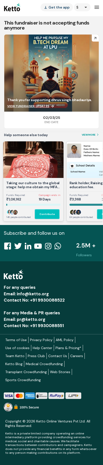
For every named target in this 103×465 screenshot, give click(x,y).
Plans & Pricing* (68, 348)
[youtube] (39, 248)
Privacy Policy (41, 340)
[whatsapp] (59, 248)
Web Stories (60, 372)
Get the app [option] (57, 7)
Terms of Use (16, 340)
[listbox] (56, 7)
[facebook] (9, 248)
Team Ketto (14, 356)
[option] (82, 7)
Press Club (36, 356)
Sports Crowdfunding (23, 380)
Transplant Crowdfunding (26, 372)
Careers (76, 356)
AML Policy (65, 340)
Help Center (42, 348)
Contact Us (57, 356)
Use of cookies (17, 348)
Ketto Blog (13, 364)
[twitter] (19, 248)
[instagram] (49, 248)
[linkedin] (29, 248)
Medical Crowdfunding (44, 364)
